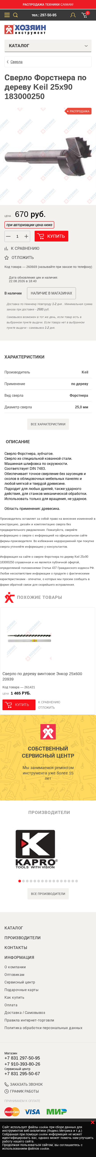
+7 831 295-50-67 (22, 1073)
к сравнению (25, 248)
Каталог (13, 928)
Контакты (15, 947)
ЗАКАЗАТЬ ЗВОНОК (26, 1084)
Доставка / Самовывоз (24, 1013)
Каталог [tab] (19, 45)
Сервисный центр (19, 982)
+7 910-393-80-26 (22, 1064)
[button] (26, 236)
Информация (19, 957)
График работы (24, 1091)
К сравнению (49, 702)
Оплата (10, 1005)
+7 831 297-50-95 (22, 1057)
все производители (48, 894)
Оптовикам (14, 975)
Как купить (14, 997)
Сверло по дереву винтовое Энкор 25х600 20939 (42, 676)
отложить (23, 257)
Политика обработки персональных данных (43, 1028)
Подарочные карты (21, 990)
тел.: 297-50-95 (44, 15)
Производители (22, 938)
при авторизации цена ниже (29, 225)
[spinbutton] (17, 236)
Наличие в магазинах (51, 293)
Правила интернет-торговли (29, 1020)
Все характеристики (48, 424)
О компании (15, 967)
